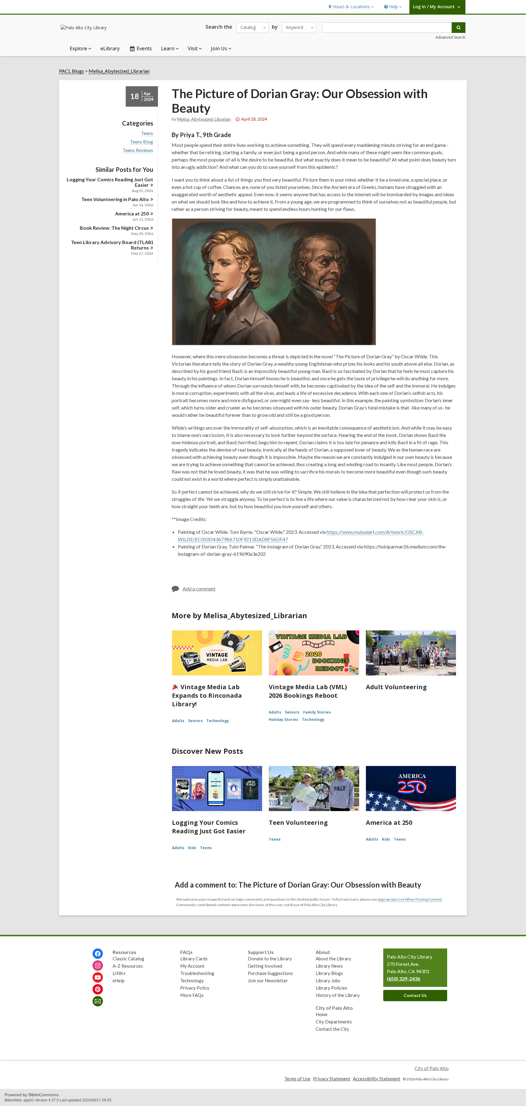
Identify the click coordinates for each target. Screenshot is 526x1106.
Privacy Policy (194, 988)
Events (144, 48)
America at (132, 213)
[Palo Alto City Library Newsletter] (98, 1001)
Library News (329, 966)
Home (322, 1014)
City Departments (334, 1021)
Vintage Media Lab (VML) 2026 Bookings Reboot (308, 691)
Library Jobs (328, 980)
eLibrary (110, 48)
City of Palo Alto (432, 1068)
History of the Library (338, 995)
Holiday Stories (283, 719)
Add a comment (199, 588)
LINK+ (119, 973)
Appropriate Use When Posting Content (410, 899)
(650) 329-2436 (403, 978)
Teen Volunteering (298, 822)
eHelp (118, 980)
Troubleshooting (197, 973)
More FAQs (192, 995)
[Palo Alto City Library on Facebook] (98, 953)
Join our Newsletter (268, 980)
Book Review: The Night (114, 228)
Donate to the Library (270, 958)
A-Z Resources (128, 966)
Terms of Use (297, 1078)
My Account (192, 966)
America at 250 (389, 822)
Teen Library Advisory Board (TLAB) (112, 244)
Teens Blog (141, 142)
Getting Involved (265, 966)
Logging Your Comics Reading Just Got (110, 182)
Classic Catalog (128, 958)
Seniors (195, 720)
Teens (147, 133)
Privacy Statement (331, 1078)
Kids (192, 847)
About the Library (333, 958)
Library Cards (194, 958)
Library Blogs (329, 973)
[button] (350, 7)
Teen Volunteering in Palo (115, 199)
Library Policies (331, 988)
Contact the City (332, 1029)
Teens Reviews (138, 150)
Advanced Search (450, 37)
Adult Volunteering (396, 687)
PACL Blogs (71, 71)
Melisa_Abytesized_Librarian (119, 71)
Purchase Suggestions (270, 973)
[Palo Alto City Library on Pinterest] (98, 989)
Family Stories (317, 712)
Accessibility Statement (376, 1078)
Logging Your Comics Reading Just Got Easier (209, 826)
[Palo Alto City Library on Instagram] (98, 965)
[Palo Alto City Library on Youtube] (98, 977)
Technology (217, 720)
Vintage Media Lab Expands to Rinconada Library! (207, 695)
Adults (178, 720)
